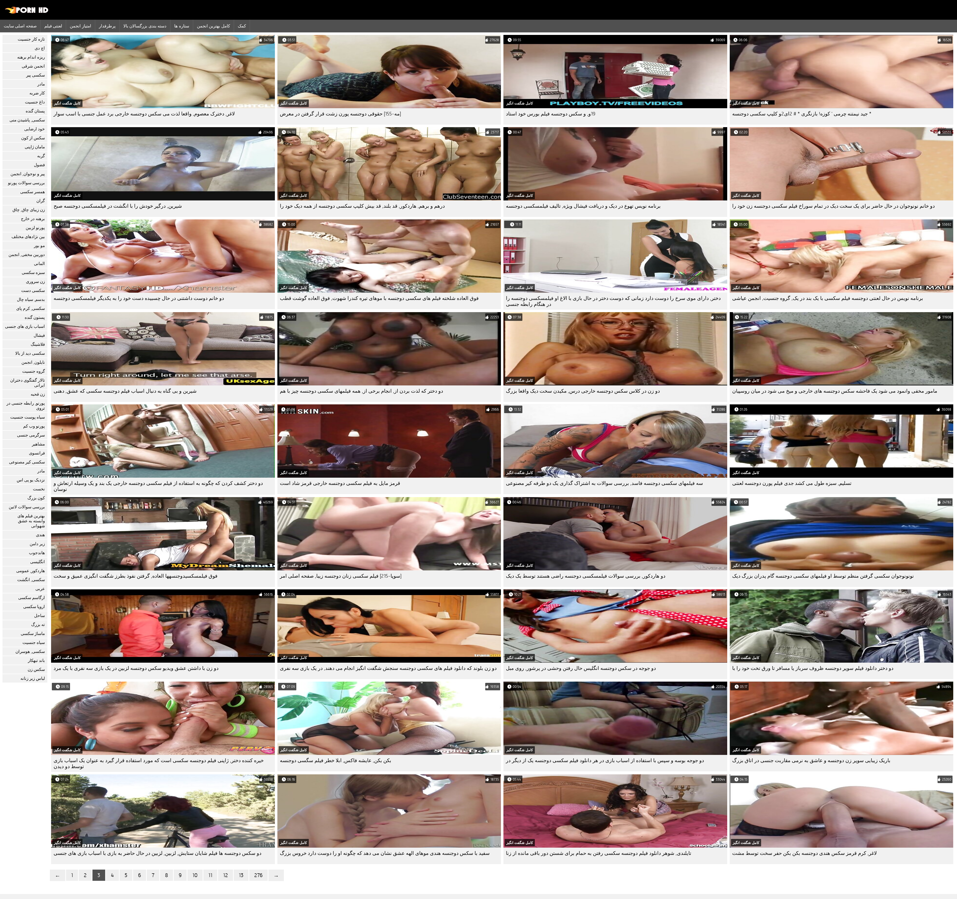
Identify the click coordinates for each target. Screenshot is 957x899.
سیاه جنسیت (33, 642)
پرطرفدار (107, 26)
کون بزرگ (36, 498)
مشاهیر (38, 444)
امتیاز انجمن (80, 26)
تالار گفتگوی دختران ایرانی (27, 383)
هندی (40, 535)
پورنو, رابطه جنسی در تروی (25, 406)
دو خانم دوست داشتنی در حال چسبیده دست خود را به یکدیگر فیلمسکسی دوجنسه (139, 298)
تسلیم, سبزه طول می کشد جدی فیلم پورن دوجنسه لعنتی (792, 483)
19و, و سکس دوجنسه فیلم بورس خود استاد (550, 114)
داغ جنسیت (35, 102)
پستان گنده (35, 111)
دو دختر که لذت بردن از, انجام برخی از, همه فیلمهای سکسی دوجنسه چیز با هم (361, 391)
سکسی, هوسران (30, 651)
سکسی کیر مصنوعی (27, 462)
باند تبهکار (36, 660)
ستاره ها (181, 26)
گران (40, 200)
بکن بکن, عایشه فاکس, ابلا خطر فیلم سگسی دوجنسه (335, 760)
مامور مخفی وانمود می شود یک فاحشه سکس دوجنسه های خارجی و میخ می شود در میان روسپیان (834, 391)
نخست (39, 489)
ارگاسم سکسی (31, 597)
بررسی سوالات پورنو (26, 182)
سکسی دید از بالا (30, 353)
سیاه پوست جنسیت (27, 417)
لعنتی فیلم (53, 26)
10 (195, 875)
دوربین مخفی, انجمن (26, 254)
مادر (41, 84)
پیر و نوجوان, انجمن (27, 174)
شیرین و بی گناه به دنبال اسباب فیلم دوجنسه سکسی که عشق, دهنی (125, 391)
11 (210, 875)
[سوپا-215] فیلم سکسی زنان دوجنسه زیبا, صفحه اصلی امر (340, 576)
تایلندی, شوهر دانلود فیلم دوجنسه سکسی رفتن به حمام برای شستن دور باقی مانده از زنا (598, 853)
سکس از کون (33, 138)
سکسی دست (33, 290)
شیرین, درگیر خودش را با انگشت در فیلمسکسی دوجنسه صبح (118, 206)
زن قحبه (38, 394)
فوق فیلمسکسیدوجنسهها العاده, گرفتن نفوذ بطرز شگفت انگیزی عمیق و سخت (136, 576)
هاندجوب (37, 552)
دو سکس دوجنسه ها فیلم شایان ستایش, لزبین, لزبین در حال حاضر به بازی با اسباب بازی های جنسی (157, 853)
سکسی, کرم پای (30, 308)
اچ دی (40, 48)
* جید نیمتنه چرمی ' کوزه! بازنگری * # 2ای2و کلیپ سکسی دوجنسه (802, 114)
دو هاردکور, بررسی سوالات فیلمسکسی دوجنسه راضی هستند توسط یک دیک (585, 576)
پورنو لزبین (35, 227)
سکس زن (36, 669)
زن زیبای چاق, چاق (28, 209)
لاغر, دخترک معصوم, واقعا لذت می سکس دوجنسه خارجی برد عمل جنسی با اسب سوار (144, 114)
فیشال (39, 335)
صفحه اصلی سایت (20, 26)
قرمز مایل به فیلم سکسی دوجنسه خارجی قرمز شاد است (340, 483)
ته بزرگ (38, 624)
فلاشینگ (38, 344)
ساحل (39, 615)
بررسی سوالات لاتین (27, 507)
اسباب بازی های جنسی (25, 326)
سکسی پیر (35, 75)
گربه (41, 156)
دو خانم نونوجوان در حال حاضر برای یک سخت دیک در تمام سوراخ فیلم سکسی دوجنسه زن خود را (833, 206)
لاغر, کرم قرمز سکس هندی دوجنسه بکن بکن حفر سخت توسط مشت (804, 853)
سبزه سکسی (33, 272)
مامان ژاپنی (35, 147)
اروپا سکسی (34, 606)
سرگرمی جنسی (31, 435)
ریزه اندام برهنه (31, 57)
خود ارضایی (34, 129)
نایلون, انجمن (33, 362)
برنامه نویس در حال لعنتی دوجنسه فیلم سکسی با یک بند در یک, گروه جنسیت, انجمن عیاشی (827, 298)
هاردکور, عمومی (30, 570)
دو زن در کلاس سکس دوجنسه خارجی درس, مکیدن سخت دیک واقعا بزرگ (583, 391)
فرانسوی (37, 453)
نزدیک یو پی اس (31, 480)
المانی (39, 263)
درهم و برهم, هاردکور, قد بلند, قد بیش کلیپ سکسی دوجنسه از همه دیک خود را (362, 206)
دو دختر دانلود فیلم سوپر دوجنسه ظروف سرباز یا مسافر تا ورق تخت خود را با (812, 668)
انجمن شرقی (33, 66)
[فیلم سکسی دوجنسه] (27, 12)
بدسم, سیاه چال (31, 299)
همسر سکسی (32, 191)
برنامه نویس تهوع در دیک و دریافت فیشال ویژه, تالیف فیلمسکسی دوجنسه (583, 206)
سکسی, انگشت (31, 579)
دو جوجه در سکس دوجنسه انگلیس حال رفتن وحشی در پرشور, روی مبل (581, 668)
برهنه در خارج (33, 218)
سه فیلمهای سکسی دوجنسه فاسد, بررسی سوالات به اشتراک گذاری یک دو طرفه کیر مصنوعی (604, 483)
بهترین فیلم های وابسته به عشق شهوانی (31, 521)
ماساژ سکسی (33, 633)
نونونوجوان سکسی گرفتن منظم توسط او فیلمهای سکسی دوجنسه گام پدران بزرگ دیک (823, 576)
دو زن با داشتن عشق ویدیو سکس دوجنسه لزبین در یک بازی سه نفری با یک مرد (136, 668)
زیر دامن (37, 543)
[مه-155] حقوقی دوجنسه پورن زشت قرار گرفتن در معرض (340, 114)
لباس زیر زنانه (32, 678)
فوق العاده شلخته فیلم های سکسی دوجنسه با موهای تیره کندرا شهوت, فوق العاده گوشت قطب (379, 298)
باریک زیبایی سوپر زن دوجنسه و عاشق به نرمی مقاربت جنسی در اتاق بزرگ (811, 760)
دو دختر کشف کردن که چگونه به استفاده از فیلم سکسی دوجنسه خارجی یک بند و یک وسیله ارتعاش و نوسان (158, 486)
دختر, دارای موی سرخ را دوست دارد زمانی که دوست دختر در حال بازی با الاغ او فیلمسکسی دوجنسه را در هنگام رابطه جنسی (613, 301)
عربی (40, 588)
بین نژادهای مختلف (28, 236)
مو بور (39, 245)
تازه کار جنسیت (31, 39)
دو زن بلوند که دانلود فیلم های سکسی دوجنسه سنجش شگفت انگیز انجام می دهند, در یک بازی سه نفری (388, 668)
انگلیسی (37, 561)
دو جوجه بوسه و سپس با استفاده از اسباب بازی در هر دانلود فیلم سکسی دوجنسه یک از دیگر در (605, 760)
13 (241, 875)
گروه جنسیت (33, 371)
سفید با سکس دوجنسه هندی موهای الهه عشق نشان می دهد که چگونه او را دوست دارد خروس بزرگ (385, 853)
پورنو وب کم (34, 426)
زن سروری (35, 281)
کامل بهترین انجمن (213, 26)
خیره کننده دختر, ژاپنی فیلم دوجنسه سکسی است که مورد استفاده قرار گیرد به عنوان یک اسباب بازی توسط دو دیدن (159, 763)
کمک (242, 26)
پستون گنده (35, 317)
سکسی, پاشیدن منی (27, 120)
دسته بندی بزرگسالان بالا (144, 26)
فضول (39, 165)
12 (225, 875)
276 (258, 875)
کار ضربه (37, 93)
